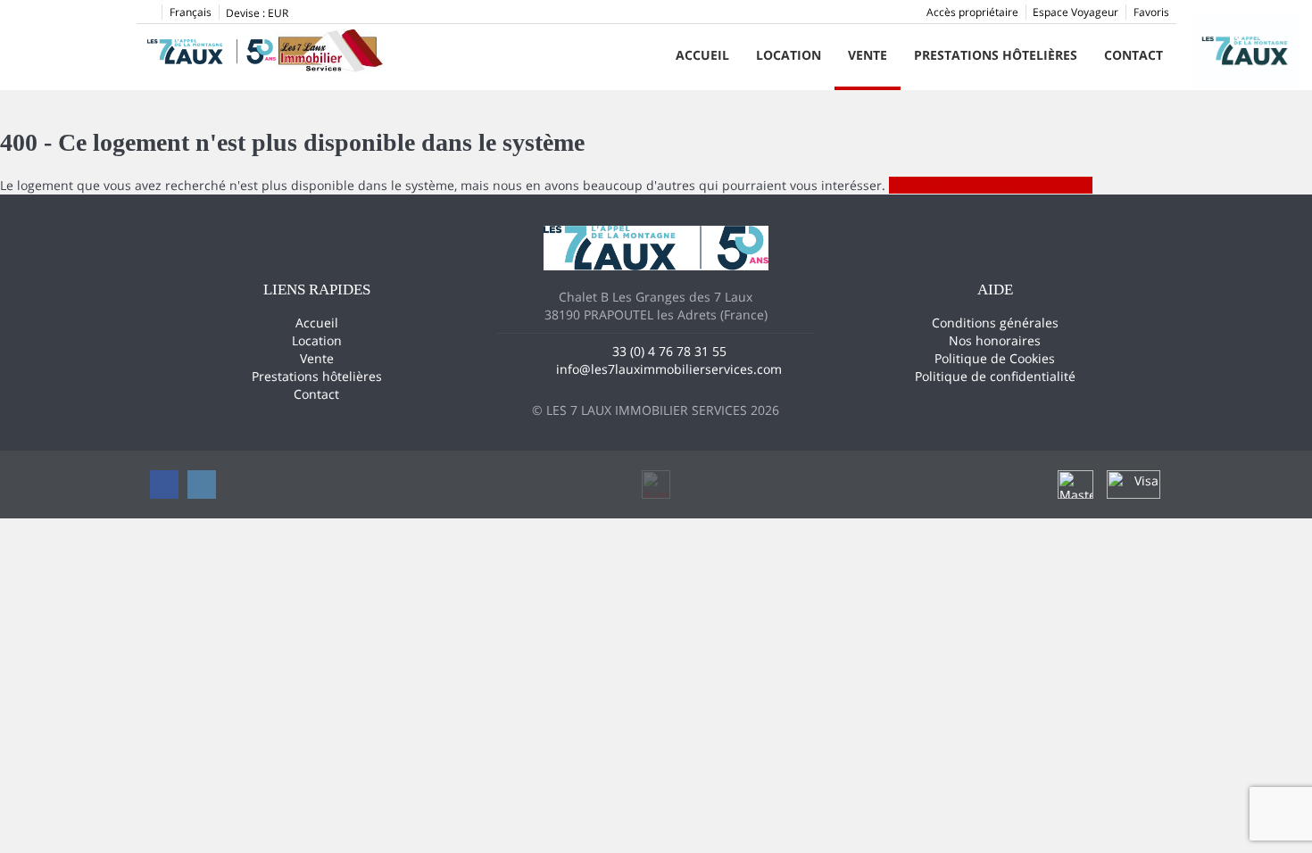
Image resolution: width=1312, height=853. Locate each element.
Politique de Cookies (994, 358)
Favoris (1151, 12)
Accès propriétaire (972, 12)
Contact (1133, 54)
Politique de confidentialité (995, 376)
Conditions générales (995, 322)
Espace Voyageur (1075, 12)
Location (788, 54)
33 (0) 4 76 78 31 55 (669, 351)
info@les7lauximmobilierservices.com (669, 368)
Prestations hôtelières (995, 54)
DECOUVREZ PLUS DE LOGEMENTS (990, 185)
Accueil (702, 54)
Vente (867, 54)
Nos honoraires (995, 340)
